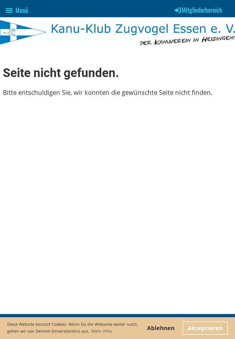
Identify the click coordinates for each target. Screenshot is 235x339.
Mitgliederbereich (202, 9)
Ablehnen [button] (161, 328)
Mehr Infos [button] (101, 331)
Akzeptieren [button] (205, 328)
